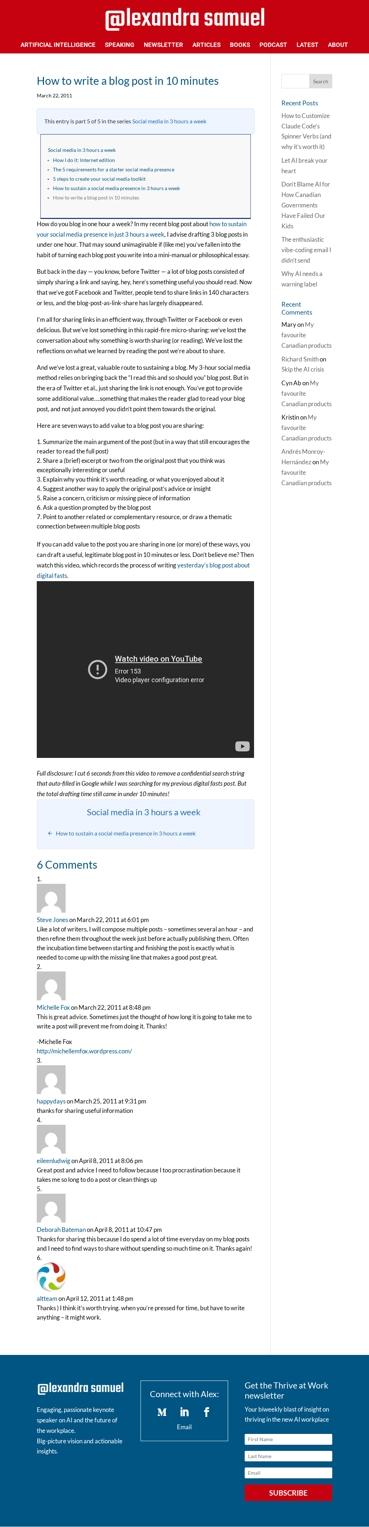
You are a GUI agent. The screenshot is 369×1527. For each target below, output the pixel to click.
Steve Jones (52, 919)
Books (240, 45)
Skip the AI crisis (302, 369)
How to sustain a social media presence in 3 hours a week (116, 188)
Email (184, 1427)
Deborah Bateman (61, 1229)
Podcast (273, 45)
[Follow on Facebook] (207, 1412)
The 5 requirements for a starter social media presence (113, 169)
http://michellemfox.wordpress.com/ (84, 1051)
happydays (51, 1101)
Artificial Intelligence (58, 45)
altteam (47, 1298)
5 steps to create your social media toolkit (99, 179)
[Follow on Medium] (162, 1412)
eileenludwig (53, 1160)
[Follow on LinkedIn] (184, 1412)
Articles (206, 45)
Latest (308, 45)
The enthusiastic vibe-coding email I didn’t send (306, 250)
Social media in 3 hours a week (169, 121)
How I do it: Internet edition (84, 160)
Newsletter (163, 45)
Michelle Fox (53, 1007)
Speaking (119, 45)
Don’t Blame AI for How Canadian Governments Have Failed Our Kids (305, 205)
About (338, 45)
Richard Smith (300, 359)
